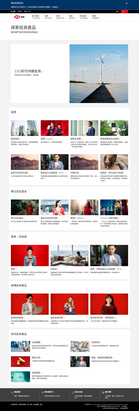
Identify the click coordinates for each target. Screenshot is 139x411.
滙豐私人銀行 (27, 11)
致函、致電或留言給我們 (21, 396)
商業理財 (19, 11)
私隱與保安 (14, 404)
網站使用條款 (22, 404)
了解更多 (55, 7)
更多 (41, 404)
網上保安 (30, 404)
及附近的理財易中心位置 (52, 396)
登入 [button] (124, 11)
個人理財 (13, 11)
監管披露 (36, 404)
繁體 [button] (118, 11)
